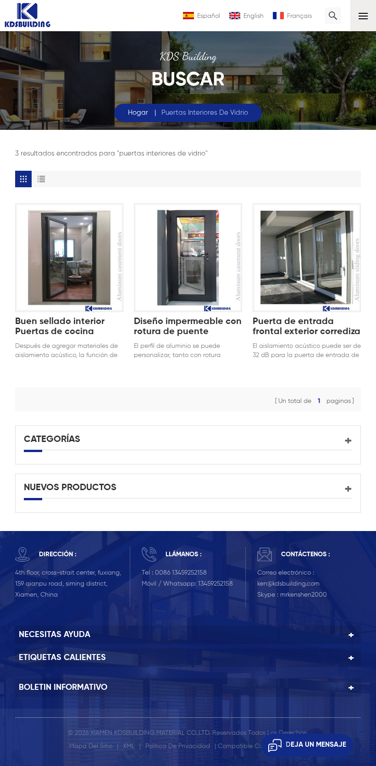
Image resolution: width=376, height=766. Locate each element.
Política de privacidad (177, 746)
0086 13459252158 (181, 573)
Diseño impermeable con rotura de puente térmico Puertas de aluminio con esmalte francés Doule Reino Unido (188, 327)
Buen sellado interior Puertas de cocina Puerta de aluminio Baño (68, 327)
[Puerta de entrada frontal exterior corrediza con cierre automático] (306, 257)
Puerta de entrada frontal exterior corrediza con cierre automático (306, 327)
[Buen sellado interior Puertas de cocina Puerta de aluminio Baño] (69, 257)
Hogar (138, 112)
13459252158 (215, 584)
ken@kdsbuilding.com (288, 584)
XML (129, 746)
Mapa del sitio (90, 746)
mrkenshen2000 (303, 595)
